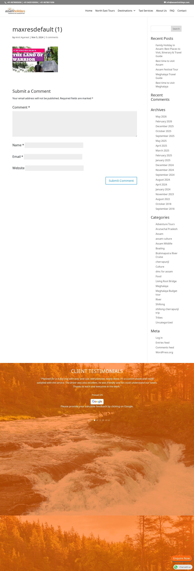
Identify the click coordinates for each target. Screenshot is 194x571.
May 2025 (161, 140)
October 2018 (163, 204)
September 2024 (165, 174)
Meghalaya (162, 286)
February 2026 (164, 121)
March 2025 (162, 150)
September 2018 (165, 208)
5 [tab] (101, 421)
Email (17, 156)
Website (18, 168)
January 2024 (163, 189)
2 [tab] (92, 421)
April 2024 (161, 184)
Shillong (160, 304)
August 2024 (163, 179)
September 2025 (165, 136)
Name (18, 145)
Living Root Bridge (166, 281)
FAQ (172, 10)
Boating (160, 248)
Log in (159, 337)
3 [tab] (95, 421)
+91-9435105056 (30, 2)
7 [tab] (107, 421)
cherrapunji (162, 261)
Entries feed (162, 342)
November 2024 (165, 170)
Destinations (125, 10)
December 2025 (165, 126)
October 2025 (163, 131)
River (158, 299)
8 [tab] (109, 421)
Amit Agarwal (22, 37)
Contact (181, 10)
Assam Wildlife (164, 243)
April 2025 (161, 145)
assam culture (164, 238)
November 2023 (165, 194)
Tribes (159, 317)
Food (158, 276)
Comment (21, 107)
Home (88, 10)
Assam (159, 234)
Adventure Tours (165, 224)
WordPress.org (164, 352)
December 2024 (165, 165)
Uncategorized (164, 322)
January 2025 (163, 160)
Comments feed (165, 347)
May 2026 (161, 116)
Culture (160, 266)
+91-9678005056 (14, 2)
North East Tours (105, 10)
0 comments (52, 37)
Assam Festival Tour (167, 69)
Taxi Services (146, 10)
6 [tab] (104, 421)
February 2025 (164, 155)
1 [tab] (89, 421)
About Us (161, 10)
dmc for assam (164, 271)
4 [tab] (98, 421)
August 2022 (163, 199)
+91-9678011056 (47, 2)
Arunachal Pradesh (166, 229)
